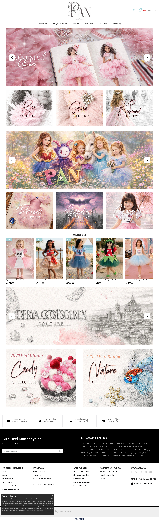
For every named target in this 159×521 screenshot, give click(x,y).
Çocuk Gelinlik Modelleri (81, 482)
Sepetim (5, 475)
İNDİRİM (103, 24)
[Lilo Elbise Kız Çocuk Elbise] (109, 258)
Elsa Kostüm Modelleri (81, 475)
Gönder (61, 451)
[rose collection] (29, 108)
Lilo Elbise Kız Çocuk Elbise (107, 280)
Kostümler (42, 24)
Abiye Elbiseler (60, 24)
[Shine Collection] (79, 108)
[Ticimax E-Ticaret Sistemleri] (79, 519)
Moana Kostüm (42, 280)
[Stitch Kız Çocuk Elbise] (79, 258)
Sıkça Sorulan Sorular (9, 486)
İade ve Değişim (7, 482)
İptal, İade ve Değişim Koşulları (43, 484)
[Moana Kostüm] (49, 258)
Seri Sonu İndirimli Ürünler (109, 471)
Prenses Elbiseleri (79, 486)
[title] (79, 57)
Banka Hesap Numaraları (11, 489)
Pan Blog (117, 24)
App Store (137, 483)
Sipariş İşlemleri (7, 479)
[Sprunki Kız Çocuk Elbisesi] (20, 258)
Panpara (103, 479)
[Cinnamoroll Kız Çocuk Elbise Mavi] (139, 258)
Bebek (76, 24)
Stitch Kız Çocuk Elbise (75, 280)
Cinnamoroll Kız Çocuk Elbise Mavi (137, 280)
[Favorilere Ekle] (20, 261)
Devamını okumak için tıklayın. (33, 511)
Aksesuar (89, 24)
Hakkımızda (37, 475)
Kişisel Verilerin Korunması (42, 479)
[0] (139, 10)
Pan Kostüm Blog (39, 471)
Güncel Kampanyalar (107, 475)
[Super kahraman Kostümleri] (79, 211)
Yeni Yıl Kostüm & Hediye (81, 471)
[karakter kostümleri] (129, 211)
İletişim (4, 471)
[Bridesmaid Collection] (129, 108)
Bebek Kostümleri (79, 479)
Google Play (148, 483)
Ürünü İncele (26, 261)
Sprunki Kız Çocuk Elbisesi (17, 280)
